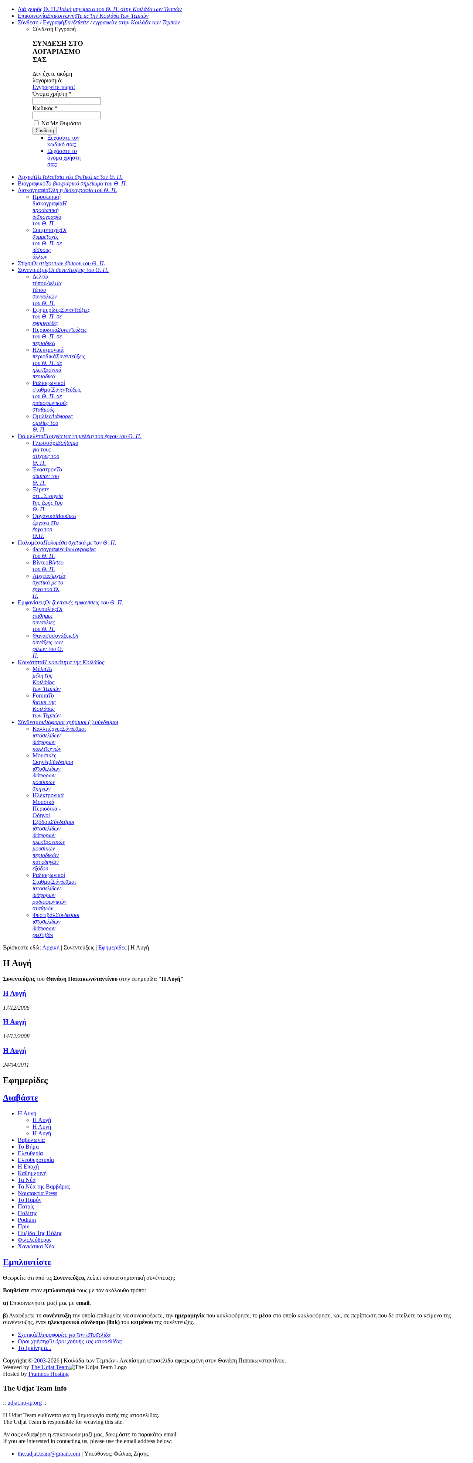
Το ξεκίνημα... (34, 1348)
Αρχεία (49, 586)
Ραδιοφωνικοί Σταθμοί (54, 891)
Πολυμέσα (67, 542)
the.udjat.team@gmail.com (49, 1453)
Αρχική (70, 177)
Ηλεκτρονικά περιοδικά (59, 363)
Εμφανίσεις (70, 602)
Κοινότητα (61, 662)
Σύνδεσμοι (68, 722)
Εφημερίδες (61, 316)
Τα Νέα (26, 1180)
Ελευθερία (30, 1153)
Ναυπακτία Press (37, 1193)
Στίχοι (61, 263)
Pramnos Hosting (48, 1374)
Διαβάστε (20, 1097)
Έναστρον (47, 476)
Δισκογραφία (67, 190)
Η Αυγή (14, 993)
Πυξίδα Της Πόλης (40, 1233)
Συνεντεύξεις (63, 270)
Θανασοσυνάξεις (55, 645)
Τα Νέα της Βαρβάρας (44, 1186)
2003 (40, 1360)
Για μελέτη (80, 436)
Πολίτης (27, 1213)
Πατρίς (26, 1206)
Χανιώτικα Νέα (36, 1246)
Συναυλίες (47, 619)
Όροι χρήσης (70, 1341)
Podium (27, 1220)
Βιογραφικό (72, 183)
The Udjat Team (50, 1367)
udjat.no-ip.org (24, 1402)
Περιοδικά (60, 336)
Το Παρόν (29, 1200)
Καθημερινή (32, 1173)
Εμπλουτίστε (27, 1262)
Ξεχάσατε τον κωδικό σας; (63, 140)
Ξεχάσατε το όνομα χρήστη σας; (64, 157)
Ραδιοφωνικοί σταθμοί (57, 396)
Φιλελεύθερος (34, 1240)
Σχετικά (64, 1334)
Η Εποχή (28, 1166)
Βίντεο (48, 565)
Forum (47, 705)
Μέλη (47, 679)
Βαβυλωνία (31, 1140)
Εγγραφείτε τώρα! (54, 87)
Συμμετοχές (50, 243)
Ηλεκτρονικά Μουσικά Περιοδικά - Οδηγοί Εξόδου (53, 832)
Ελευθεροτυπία (36, 1160)
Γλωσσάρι (55, 453)
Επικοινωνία (83, 16)
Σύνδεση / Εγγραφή (99, 22)
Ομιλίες (53, 423)
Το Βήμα (28, 1146)
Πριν (23, 1226)
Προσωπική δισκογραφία (50, 210)
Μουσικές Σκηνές (53, 772)
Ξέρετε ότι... (48, 499)
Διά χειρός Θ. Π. (100, 9)
